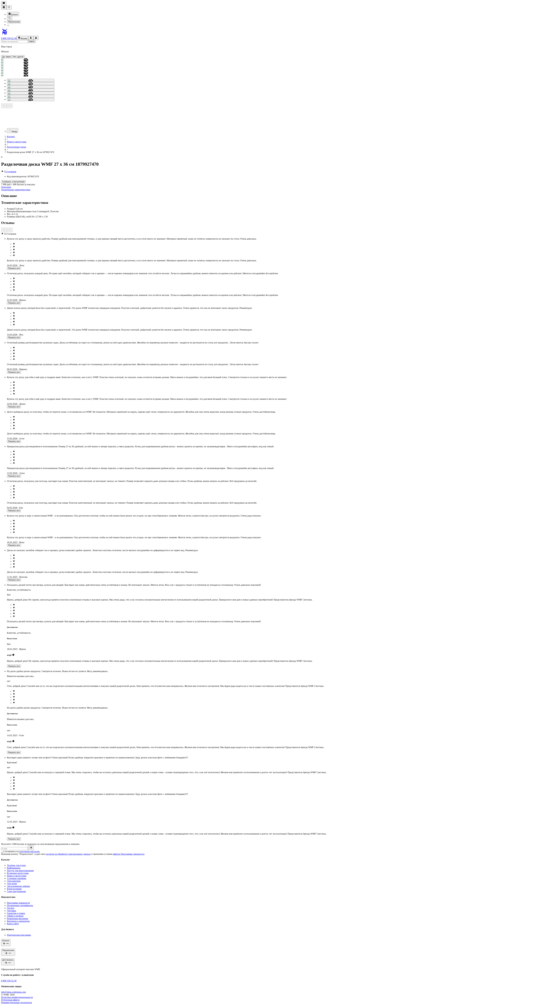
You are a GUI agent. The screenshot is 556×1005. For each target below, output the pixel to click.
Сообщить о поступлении (13, 182)
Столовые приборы (16, 878)
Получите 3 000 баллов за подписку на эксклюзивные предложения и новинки (40, 844)
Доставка (11, 910)
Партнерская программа (19, 935)
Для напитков (14, 881)
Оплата (10, 908)
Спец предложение (16, 891)
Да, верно (6, 57)
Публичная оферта (10, 1000)
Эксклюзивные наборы (18, 886)
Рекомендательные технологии (16, 1002)
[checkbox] (2, 852)
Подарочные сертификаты (20, 905)
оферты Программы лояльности (128, 854)
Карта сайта (13, 923)
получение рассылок (29, 851)
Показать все (14, 268)
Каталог (14, 14)
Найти (31, 41)
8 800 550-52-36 (9, 38)
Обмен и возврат (15, 916)
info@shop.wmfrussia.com (13, 992)
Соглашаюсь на (21, 851)
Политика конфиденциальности (17, 997)
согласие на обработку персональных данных (68, 854)
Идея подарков (14, 889)
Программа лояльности (18, 903)
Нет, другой (18, 57)
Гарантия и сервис (16, 913)
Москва (24, 38)
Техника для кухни (16, 865)
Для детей (12, 883)
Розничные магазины (17, 918)
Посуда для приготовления (20, 870)
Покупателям (14, 22)
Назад (14, 131)
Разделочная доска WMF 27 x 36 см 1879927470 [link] (30, 152)
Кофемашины (13, 868)
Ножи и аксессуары (16, 141)
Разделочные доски (16, 147)
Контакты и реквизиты (18, 921)
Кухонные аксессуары (18, 873)
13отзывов (10, 171)
